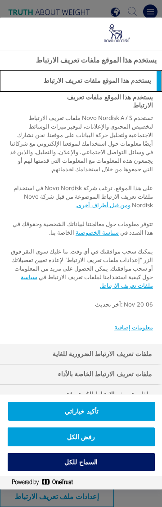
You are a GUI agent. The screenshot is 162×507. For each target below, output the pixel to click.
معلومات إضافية (133, 327)
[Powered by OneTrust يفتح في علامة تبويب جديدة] (38, 482)
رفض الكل (81, 436)
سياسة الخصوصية (97, 232)
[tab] (81, 81)
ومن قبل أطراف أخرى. (103, 205)
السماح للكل (80, 462)
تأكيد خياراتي (81, 411)
